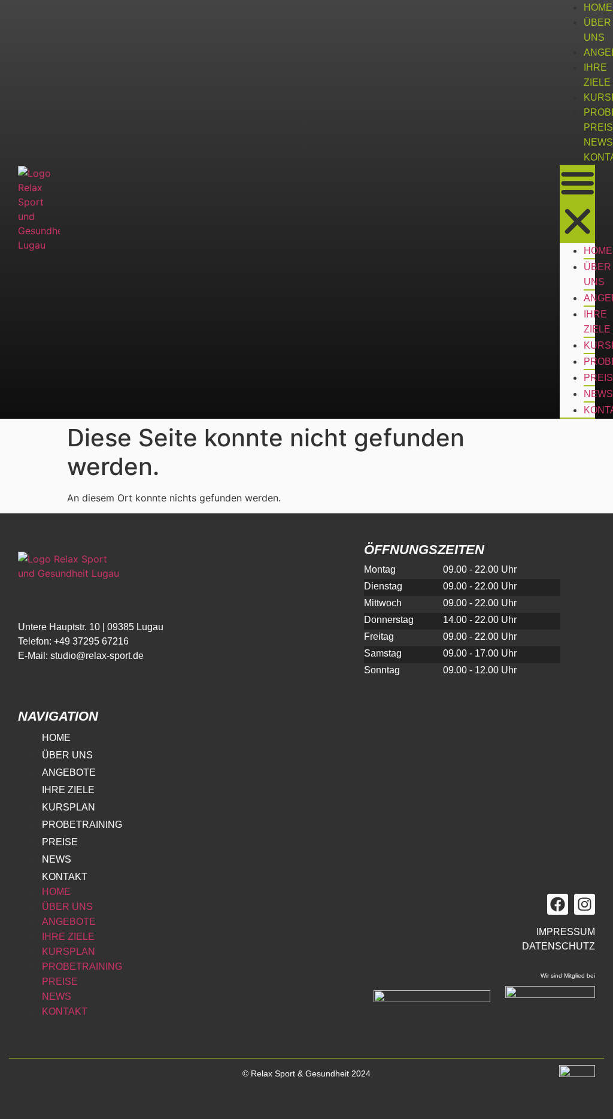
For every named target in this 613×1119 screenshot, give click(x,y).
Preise (60, 842)
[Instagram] (584, 904)
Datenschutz (558, 946)
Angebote (69, 772)
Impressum (565, 932)
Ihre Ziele (597, 321)
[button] (577, 204)
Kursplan (68, 807)
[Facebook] (557, 904)
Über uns (597, 274)
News (598, 142)
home (598, 7)
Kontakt (64, 877)
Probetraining (82, 824)
